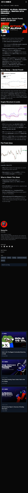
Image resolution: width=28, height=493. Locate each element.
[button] (26, 2)
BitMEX (2, 252)
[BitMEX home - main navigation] (6, 2)
